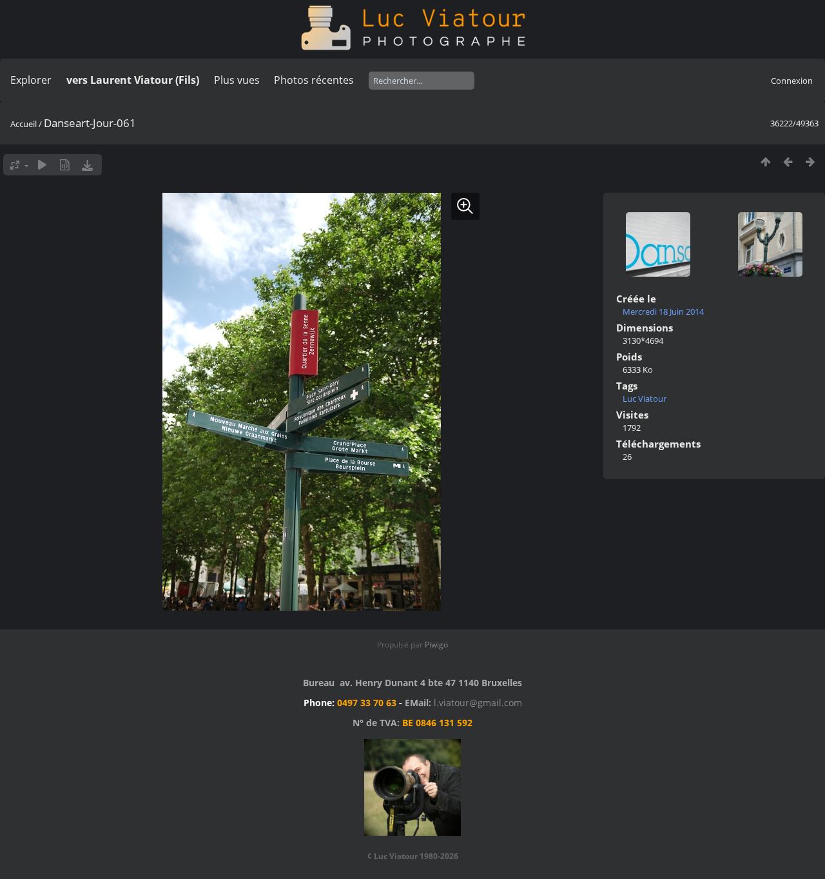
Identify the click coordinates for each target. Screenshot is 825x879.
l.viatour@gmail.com (478, 702)
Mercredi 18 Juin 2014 (663, 311)
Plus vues (237, 80)
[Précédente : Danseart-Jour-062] (788, 161)
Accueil (23, 124)
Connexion (792, 80)
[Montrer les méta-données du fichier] (64, 164)
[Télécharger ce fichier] (87, 164)
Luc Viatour (644, 398)
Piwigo (436, 644)
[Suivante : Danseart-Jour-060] (810, 161)
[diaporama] (42, 164)
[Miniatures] (765, 161)
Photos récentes (314, 80)
